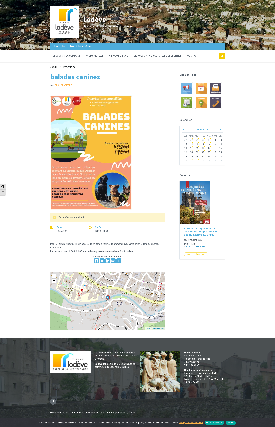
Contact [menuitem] (192, 56)
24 (185, 156)
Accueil (54, 67)
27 (185, 139)
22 (214, 152)
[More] (118, 260)
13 (203, 148)
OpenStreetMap (158, 328)
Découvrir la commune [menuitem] (66, 56)
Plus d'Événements (196, 254)
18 (191, 152)
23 (220, 152)
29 (197, 139)
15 (214, 148)
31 (209, 139)
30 (203, 139)
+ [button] (54, 276)
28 (191, 139)
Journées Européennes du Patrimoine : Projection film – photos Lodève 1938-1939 (201, 232)
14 (209, 148)
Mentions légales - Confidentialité (67, 412)
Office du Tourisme (195, 247)
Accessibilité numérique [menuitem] (81, 46)
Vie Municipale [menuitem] (94, 56)
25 (191, 156)
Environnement (63, 85)
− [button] (54, 280)
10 (185, 148)
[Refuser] (271, 422)
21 (209, 152)
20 (203, 152)
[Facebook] (96, 260)
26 (197, 156)
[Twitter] (102, 260)
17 (185, 152)
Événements (69, 67)
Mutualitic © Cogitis (126, 412)
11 (191, 148)
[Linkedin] (107, 260)
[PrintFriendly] (113, 260)
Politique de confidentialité (191, 422)
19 (197, 152)
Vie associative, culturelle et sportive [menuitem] (158, 56)
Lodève (94, 20)
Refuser (230, 422)
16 (220, 148)
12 (197, 148)
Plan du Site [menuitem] (59, 46)
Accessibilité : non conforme (100, 412)
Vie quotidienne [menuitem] (118, 56)
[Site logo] (64, 37)
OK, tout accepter (214, 422)
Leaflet (148, 328)
